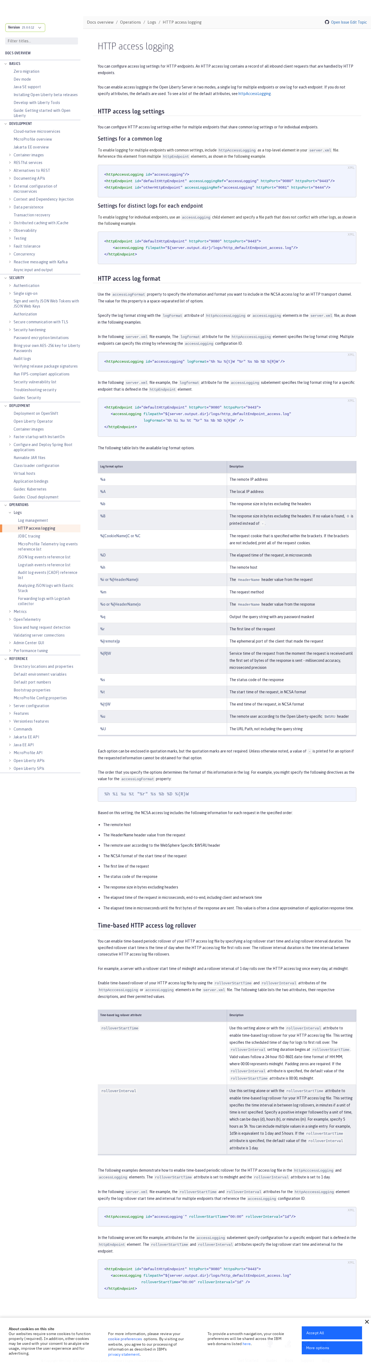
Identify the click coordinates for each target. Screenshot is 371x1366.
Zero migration (26, 71)
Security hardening (30, 330)
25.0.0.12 (28, 27)
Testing (20, 238)
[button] (367, 1322)
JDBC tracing (29, 536)
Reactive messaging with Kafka (41, 262)
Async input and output (33, 270)
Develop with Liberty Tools (37, 102)
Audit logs (22, 358)
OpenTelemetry (27, 619)
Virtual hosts (25, 473)
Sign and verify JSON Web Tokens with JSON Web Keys (46, 303)
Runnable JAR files (30, 458)
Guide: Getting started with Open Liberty (42, 113)
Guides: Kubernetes (30, 489)
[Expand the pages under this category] (5, 64)
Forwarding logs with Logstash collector (44, 601)
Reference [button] (18, 659)
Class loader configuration (36, 465)
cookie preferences (125, 1338)
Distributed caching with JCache (41, 223)
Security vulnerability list (35, 382)
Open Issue (340, 22)
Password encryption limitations (41, 338)
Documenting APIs (29, 178)
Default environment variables (40, 674)
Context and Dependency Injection (44, 199)
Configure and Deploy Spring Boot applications (43, 447)
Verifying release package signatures (46, 366)
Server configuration (31, 706)
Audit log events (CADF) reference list (48, 575)
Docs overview (18, 53)
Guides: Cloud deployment (36, 497)
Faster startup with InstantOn (39, 437)
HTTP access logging (36, 528)
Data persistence (28, 207)
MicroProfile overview (33, 139)
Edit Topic (358, 22)
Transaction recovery (32, 215)
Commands (23, 729)
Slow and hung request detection (42, 627)
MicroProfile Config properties (40, 698)
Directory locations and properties (43, 666)
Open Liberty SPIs (29, 768)
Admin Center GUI (29, 643)
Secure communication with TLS (41, 322)
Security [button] (16, 278)
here (247, 1343)
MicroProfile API (28, 753)
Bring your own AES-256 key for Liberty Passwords (47, 348)
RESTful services (28, 162)
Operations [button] (19, 505)
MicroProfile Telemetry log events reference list (48, 546)
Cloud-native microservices (37, 131)
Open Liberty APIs (29, 760)
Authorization (25, 314)
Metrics (20, 611)
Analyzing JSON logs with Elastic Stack (46, 588)
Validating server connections (39, 635)
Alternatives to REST (32, 170)
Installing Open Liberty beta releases (46, 95)
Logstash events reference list (44, 565)
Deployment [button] (19, 406)
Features (21, 713)
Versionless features (31, 721)
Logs (18, 512)
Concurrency (24, 254)
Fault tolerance (27, 246)
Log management (33, 520)
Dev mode (22, 79)
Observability (25, 230)
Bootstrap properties (32, 690)
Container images (29, 155)
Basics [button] (14, 64)
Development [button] (20, 124)
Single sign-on (25, 293)
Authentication (26, 285)
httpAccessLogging (254, 93)
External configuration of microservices (35, 189)
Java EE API (24, 745)
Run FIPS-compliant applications (42, 374)
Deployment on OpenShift (36, 413)
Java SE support (27, 87)
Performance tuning (31, 651)
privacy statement (124, 1354)
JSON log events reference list (44, 557)
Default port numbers (32, 682)
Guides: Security (27, 398)
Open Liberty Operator (33, 421)
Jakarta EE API (26, 737)
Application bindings (31, 481)
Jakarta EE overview (31, 147)
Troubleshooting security (35, 390)
